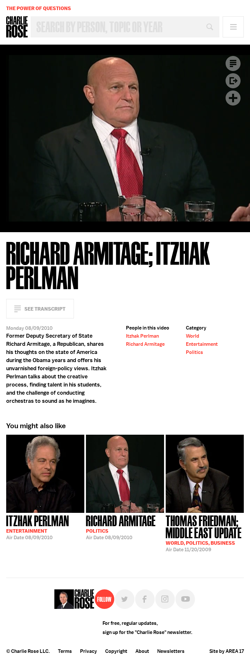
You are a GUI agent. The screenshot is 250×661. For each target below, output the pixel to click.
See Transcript (44, 309)
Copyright (116, 651)
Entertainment (202, 344)
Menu (233, 26)
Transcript (233, 63)
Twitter (124, 599)
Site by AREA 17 (226, 651)
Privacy (88, 651)
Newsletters (171, 651)
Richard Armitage (145, 344)
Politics (194, 352)
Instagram (165, 599)
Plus (233, 98)
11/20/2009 (204, 533)
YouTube (185, 599)
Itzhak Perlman (142, 336)
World (192, 336)
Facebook (145, 599)
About (142, 651)
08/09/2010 (37, 527)
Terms (65, 651)
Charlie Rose (17, 27)
